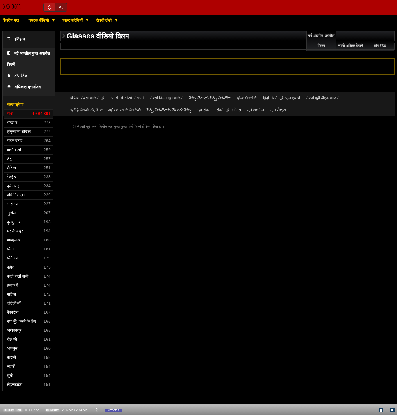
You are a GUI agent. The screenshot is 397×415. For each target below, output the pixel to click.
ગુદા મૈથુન (278, 109)
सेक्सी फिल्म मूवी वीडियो (166, 98)
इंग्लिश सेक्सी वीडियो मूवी (87, 98)
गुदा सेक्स (203, 109)
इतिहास (19, 39)
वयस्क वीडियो (39, 20)
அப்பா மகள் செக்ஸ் (124, 109)
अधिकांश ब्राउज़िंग (27, 87)
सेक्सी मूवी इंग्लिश (228, 109)
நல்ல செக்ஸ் (247, 98)
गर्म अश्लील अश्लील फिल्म (321, 41)
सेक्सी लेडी (104, 20)
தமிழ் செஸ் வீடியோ (86, 109)
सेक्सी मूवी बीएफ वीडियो (322, 98)
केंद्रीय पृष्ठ (11, 20)
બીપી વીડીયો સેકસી (127, 98)
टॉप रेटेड (20, 76)
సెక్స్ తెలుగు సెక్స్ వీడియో (210, 98)
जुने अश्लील (255, 109)
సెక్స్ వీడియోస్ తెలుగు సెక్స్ (169, 109)
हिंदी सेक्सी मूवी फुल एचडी (281, 98)
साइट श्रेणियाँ (73, 20)
